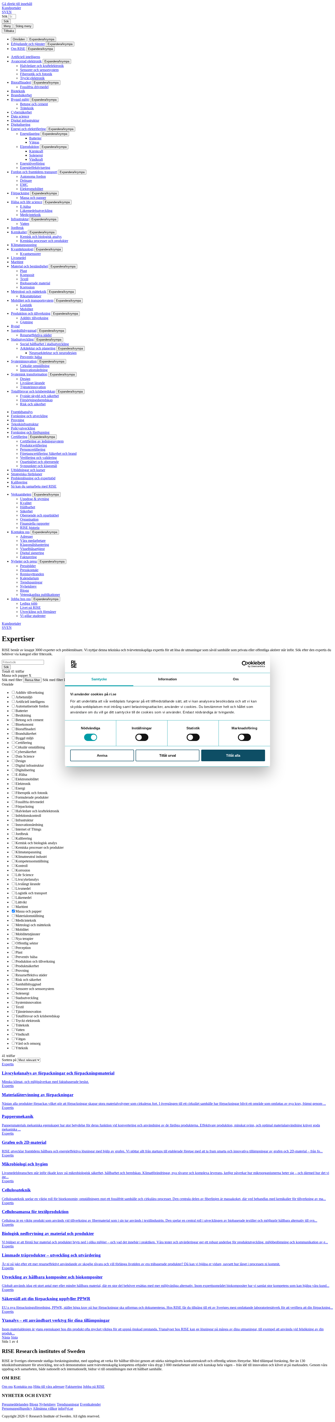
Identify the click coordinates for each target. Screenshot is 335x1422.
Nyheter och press (24, 561)
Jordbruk (17, 228)
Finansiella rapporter (34, 523)
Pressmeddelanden (15, 1404)
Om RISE (18, 49)
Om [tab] (236, 679)
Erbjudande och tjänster (28, 44)
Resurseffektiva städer (36, 335)
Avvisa (102, 755)
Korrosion (27, 287)
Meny (7, 26)
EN (9, 12)
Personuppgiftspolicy (17, 1408)
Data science (20, 116)
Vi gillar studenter (33, 616)
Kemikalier (19, 232)
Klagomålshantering (34, 545)
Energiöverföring (32, 163)
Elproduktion (29, 147)
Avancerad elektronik (26, 61)
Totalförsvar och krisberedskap (33, 391)
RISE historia (29, 528)
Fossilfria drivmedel (34, 87)
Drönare (26, 181)
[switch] (141, 737)
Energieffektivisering (35, 168)
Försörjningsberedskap (36, 400)
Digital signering (32, 553)
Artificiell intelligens (25, 57)
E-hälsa (25, 206)
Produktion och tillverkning (30, 313)
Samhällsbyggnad (23, 330)
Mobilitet (26, 309)
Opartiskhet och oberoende (39, 462)
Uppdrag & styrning (34, 499)
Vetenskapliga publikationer (40, 595)
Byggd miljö (20, 99)
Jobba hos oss (21, 599)
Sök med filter (12, 680)
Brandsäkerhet (21, 95)
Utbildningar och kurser (28, 470)
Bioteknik (18, 91)
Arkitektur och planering (37, 348)
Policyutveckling (23, 428)
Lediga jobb (28, 603)
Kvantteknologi (22, 249)
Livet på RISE (30, 607)
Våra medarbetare (33, 541)
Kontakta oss (20, 532)
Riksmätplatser (30, 296)
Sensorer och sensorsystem (39, 70)
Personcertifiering (32, 449)
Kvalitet (25, 503)
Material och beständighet (29, 266)
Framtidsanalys (22, 412)
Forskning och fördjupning (30, 432)
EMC (24, 185)
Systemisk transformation (29, 374)
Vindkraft (36, 159)
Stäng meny (23, 26)
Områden (19, 39)
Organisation (29, 519)
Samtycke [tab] (99, 679)
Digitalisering (20, 124)
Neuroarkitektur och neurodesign (53, 353)
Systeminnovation (24, 361)
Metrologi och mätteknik (28, 291)
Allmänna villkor (45, 1408)
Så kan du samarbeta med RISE (34, 486)
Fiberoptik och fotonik (36, 74)
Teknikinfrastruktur (25, 424)
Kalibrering (19, 482)
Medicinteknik (30, 215)
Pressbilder (28, 566)
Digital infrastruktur (25, 120)
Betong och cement (34, 104)
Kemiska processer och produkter (44, 241)
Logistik (26, 305)
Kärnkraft (36, 151)
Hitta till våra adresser (48, 1387)
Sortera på (9, 1060)
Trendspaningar (31, 582)
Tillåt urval (167, 755)
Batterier (35, 138)
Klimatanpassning (24, 245)
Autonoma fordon (33, 176)
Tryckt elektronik (32, 78)
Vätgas (34, 142)
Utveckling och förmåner (38, 612)
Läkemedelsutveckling (36, 211)
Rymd (15, 326)
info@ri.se (65, 1408)
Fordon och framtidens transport (34, 172)
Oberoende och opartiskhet (39, 515)
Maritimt (17, 262)
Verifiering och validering (38, 458)
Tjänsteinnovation (33, 387)
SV (4, 12)
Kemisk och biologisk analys (41, 237)
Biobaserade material (35, 283)
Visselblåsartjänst (32, 549)
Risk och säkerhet (33, 404)
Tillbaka (9, 31)
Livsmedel (18, 258)
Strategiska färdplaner (26, 474)
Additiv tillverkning (34, 318)
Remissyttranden (32, 574)
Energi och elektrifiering (28, 129)
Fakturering (28, 557)
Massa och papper (33, 198)
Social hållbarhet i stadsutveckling (44, 344)
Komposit (27, 275)
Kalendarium (29, 578)
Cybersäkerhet (21, 112)
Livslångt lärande (32, 383)
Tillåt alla (233, 755)
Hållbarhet (27, 507)
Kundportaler (11, 8)
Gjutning (26, 322)
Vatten (24, 224)
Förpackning (20, 193)
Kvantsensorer (30, 254)
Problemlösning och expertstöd (33, 478)
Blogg (24, 590)
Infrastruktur (20, 219)
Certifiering (19, 437)
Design (25, 379)
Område (7, 684)
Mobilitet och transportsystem (32, 300)
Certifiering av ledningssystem (42, 441)
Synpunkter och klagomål (38, 466)
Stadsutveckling (22, 339)
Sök (5, 16)
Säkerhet (26, 511)
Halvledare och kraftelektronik (42, 66)
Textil (24, 279)
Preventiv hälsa (31, 357)
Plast (23, 271)
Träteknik (27, 108)
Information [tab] (167, 679)
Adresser (26, 536)
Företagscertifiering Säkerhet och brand (48, 453)
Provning (17, 420)
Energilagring (30, 134)
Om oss (7, 1387)
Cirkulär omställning (34, 366)
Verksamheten (21, 494)
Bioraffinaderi (21, 82)
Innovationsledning (34, 370)
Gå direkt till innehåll (17, 4)
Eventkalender (90, 1404)
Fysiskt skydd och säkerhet (39, 396)
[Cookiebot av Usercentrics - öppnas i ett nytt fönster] (245, 664)
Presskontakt (29, 570)
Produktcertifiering (33, 445)
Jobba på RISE (94, 1387)
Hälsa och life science (26, 202)
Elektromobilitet (31, 189)
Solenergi (36, 155)
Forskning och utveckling (29, 416)
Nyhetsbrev (28, 586)
